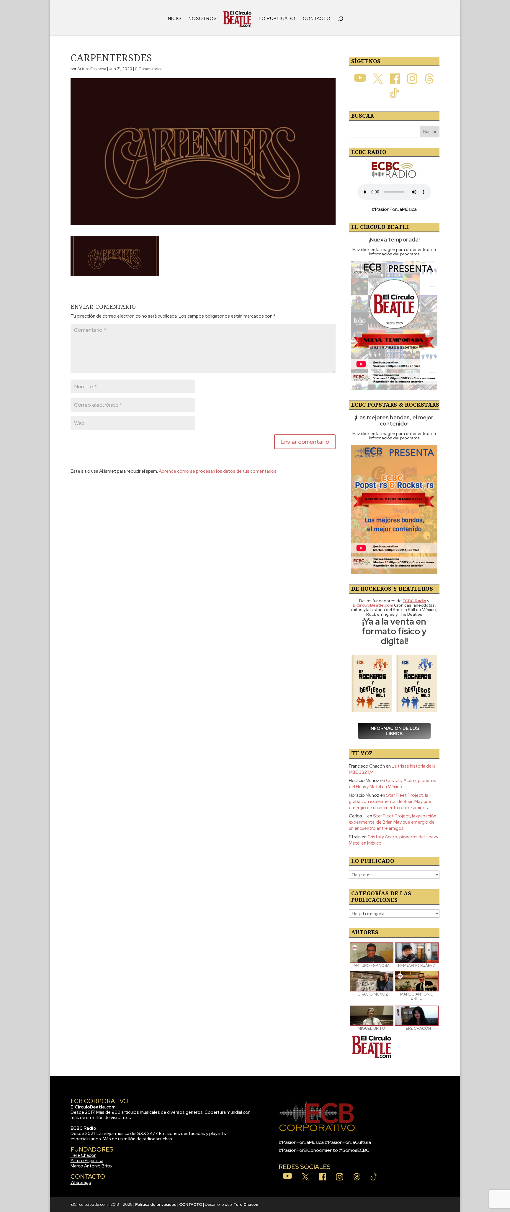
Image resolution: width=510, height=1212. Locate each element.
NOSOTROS (203, 19)
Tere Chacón (84, 1155)
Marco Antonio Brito (91, 1166)
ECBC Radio (83, 1128)
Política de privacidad (155, 1204)
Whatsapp (81, 1182)
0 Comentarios (148, 68)
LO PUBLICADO (277, 19)
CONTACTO (317, 19)
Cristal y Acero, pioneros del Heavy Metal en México (392, 784)
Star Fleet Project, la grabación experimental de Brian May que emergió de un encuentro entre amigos (390, 801)
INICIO (174, 19)
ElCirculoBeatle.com (93, 1107)
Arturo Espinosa (91, 68)
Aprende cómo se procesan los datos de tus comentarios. (218, 471)
